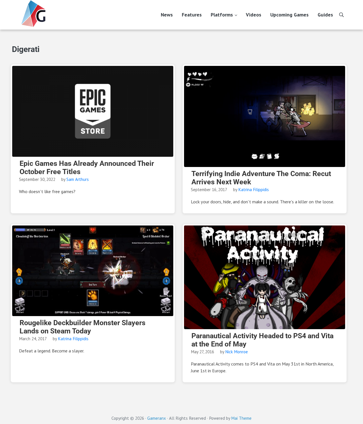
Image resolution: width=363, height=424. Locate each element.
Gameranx (156, 418)
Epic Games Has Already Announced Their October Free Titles (87, 168)
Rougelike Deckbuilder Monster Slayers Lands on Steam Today (82, 327)
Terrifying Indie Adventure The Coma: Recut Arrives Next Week (261, 178)
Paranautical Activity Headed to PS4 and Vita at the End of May (262, 340)
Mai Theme (241, 418)
